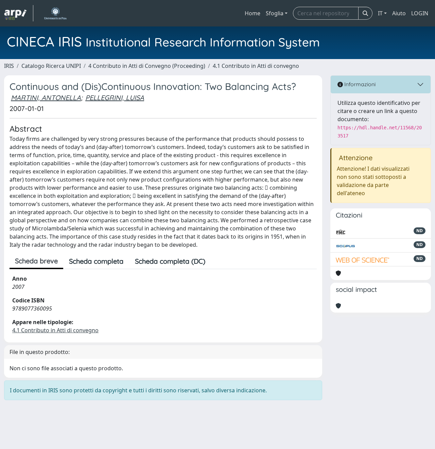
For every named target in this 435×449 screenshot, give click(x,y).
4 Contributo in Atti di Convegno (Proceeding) (146, 66)
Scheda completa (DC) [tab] (170, 261)
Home (252, 13)
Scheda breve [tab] (36, 261)
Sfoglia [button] (274, 13)
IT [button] (380, 13)
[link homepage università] (55, 13)
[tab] (217, 261)
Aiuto (399, 13)
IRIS (9, 66)
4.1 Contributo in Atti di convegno (256, 66)
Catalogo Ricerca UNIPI (51, 66)
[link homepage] (18, 13)
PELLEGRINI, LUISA (114, 97)
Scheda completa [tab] (96, 261)
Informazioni (359, 84)
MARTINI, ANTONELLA (46, 97)
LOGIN (419, 13)
